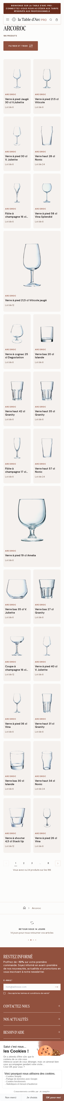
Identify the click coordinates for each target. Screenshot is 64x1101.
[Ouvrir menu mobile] (7, 19)
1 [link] (15, 863)
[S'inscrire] (56, 987)
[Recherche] (50, 19)
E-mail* (7, 980)
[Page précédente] (58, 863)
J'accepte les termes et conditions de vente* (28, 993)
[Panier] (56, 19)
